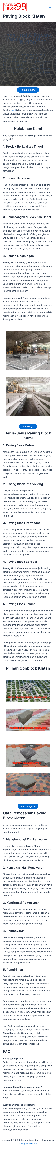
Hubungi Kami (28, 90)
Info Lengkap (28, 806)
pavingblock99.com (28, 1143)
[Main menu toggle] (50, 7)
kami (13, 110)
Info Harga (28, 426)
